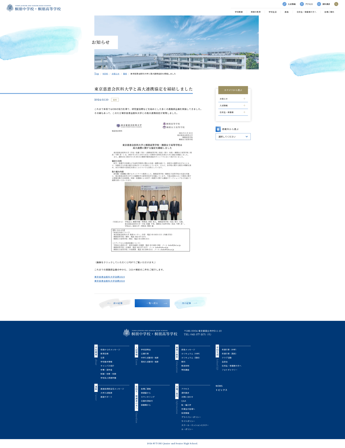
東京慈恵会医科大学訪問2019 (109, 276)
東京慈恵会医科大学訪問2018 (109, 280)
